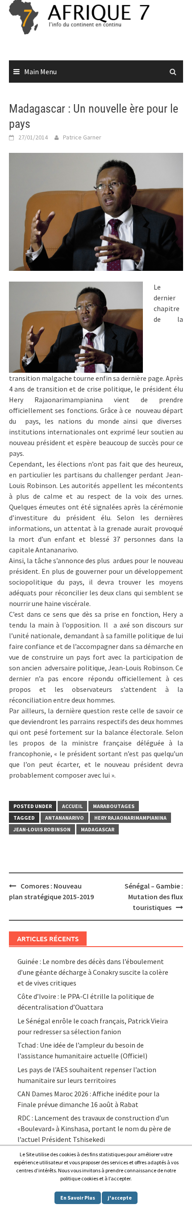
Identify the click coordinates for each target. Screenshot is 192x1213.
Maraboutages (113, 806)
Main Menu (40, 71)
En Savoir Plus (77, 1197)
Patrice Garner (82, 137)
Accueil (72, 806)
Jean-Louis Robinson (42, 829)
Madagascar (97, 829)
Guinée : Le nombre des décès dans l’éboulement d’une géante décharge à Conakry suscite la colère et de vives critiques (92, 972)
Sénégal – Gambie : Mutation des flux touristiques (154, 896)
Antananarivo (64, 817)
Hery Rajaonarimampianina (130, 817)
